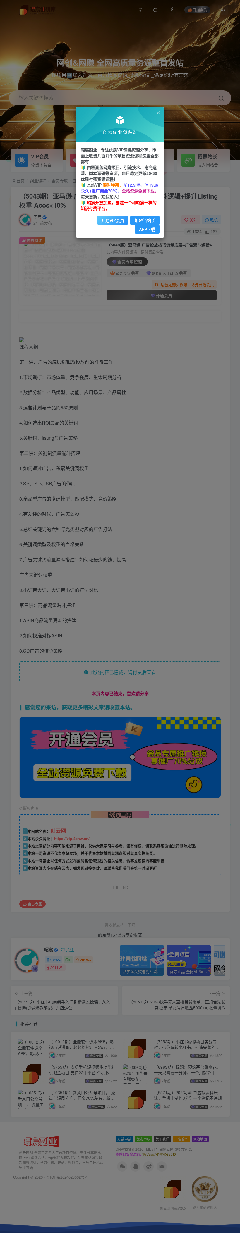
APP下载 (147, 229)
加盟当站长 (145, 220)
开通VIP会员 (112, 220)
